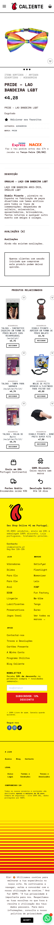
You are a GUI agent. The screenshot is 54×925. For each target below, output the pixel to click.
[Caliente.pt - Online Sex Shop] (27, 6)
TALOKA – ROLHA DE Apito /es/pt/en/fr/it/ (13, 437)
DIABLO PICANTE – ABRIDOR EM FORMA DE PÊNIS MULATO (41, 331)
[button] (4, 6)
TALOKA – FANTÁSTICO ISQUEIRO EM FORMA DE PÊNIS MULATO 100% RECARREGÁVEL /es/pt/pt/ (13, 333)
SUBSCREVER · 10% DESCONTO (27, 698)
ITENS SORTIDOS (13, 74)
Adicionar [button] (13, 345)
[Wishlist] (50, 61)
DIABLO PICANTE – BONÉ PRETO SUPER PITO (41, 435)
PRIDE (14, 130)
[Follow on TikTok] (19, 727)
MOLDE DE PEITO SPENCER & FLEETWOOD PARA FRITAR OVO (41, 386)
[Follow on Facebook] (9, 727)
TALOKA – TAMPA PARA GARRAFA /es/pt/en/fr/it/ (12, 386)
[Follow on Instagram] (14, 727)
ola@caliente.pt (16, 547)
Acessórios (30, 77)
